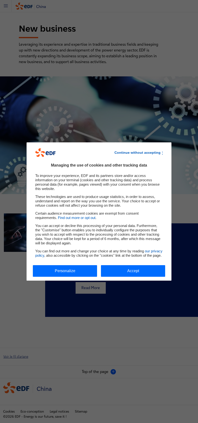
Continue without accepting (137, 152)
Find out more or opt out (76, 218)
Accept (133, 271)
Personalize (65, 271)
